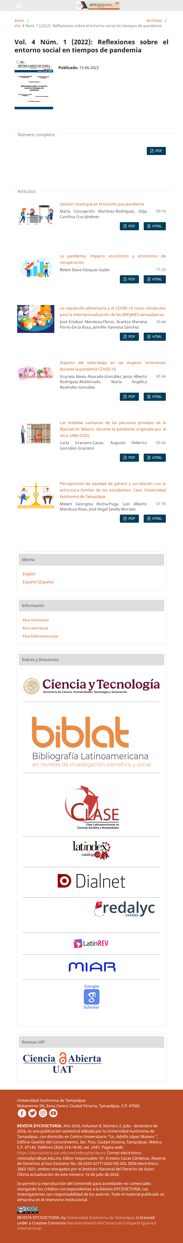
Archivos (154, 20)
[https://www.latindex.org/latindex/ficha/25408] (91, 859)
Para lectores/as (36, 619)
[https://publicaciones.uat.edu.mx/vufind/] (63, 1074)
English (29, 573)
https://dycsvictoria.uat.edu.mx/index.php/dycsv (61, 1152)
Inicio (19, 20)
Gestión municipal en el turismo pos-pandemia (102, 204)
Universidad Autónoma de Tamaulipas (100, 1217)
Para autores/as (35, 628)
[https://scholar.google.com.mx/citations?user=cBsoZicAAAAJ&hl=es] (91, 1008)
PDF (158, 150)
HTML (156, 226)
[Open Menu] (18, 5)
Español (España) (38, 582)
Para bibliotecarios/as (40, 636)
